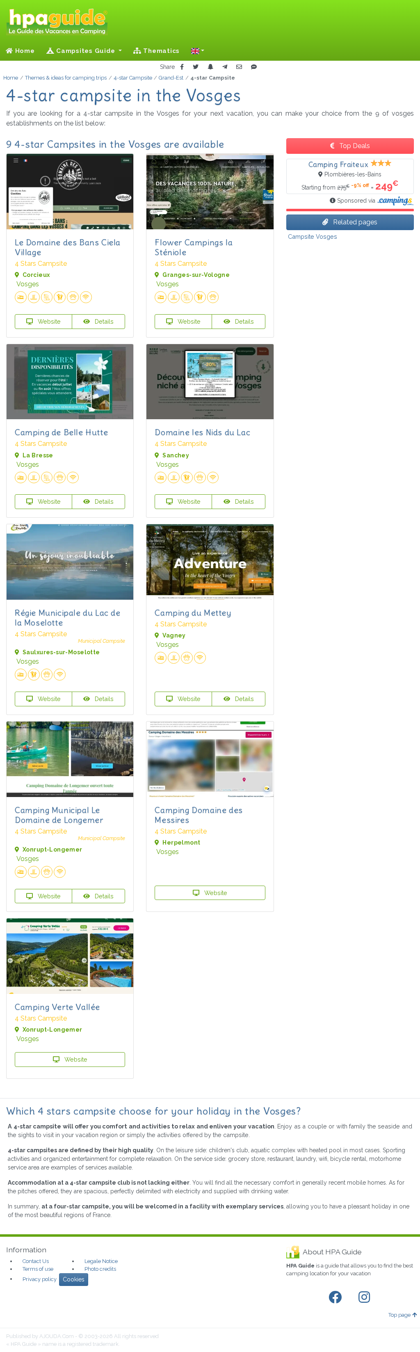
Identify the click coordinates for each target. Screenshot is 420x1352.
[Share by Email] (239, 67)
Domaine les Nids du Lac (202, 432)
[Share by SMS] (253, 67)
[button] (197, 51)
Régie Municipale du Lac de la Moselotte (68, 617)
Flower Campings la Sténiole (194, 247)
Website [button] (48, 321)
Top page (399, 1315)
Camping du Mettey (193, 612)
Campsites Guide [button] (85, 51)
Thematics (161, 51)
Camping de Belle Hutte (61, 432)
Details (103, 321)
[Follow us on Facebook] (337, 1297)
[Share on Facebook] (181, 67)
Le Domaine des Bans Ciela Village (68, 247)
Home (24, 51)
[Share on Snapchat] (210, 67)
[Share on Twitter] (195, 67)
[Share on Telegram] (225, 67)
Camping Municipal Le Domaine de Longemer (59, 815)
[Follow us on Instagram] (366, 1297)
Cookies (73, 1279)
